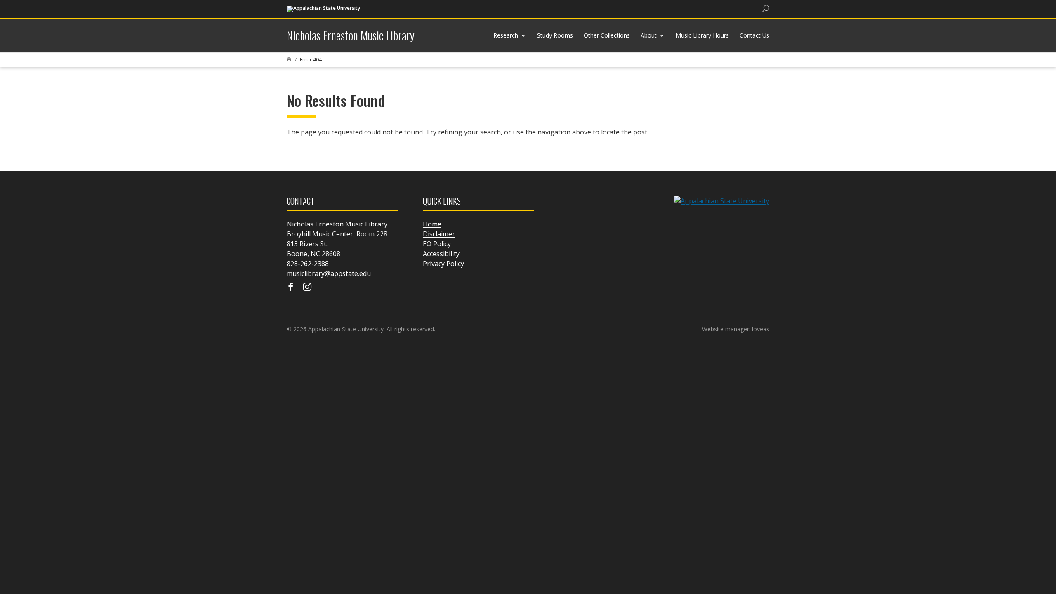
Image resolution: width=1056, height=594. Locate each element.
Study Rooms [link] (555, 35)
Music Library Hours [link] (702, 35)
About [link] (649, 35)
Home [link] (432, 224)
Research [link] (505, 35)
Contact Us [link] (754, 35)
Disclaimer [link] (439, 233)
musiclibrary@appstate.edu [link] (329, 273)
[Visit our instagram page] (307, 287)
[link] (323, 8)
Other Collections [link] (607, 35)
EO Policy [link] (437, 243)
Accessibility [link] (441, 253)
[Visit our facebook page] (291, 287)
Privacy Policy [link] (443, 263)
